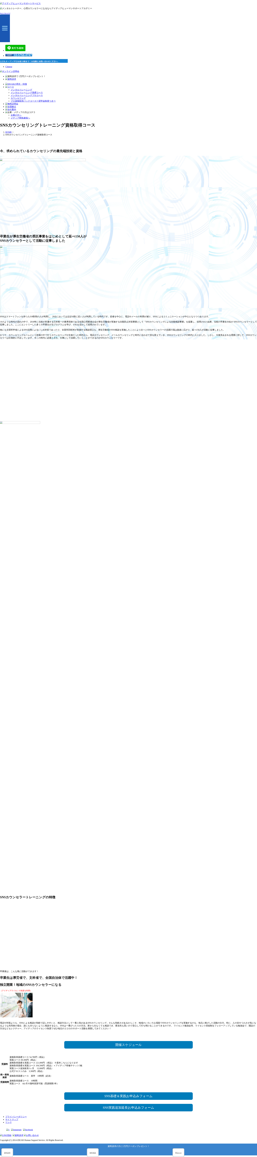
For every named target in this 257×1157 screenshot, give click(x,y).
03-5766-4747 (5, 13)
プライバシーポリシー (16, 1117)
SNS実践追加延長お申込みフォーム (128, 1107)
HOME (8, 132)
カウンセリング (18, 98)
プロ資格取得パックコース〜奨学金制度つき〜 (33, 101)
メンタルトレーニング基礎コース (27, 92)
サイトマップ (11, 1119)
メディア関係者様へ (20, 118)
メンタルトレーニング (21, 90)
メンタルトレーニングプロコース (27, 95)
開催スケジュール (128, 1045)
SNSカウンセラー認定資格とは (138, 415)
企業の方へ (16, 115)
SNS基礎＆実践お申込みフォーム (128, 1096)
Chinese (8, 66)
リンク (8, 1122)
